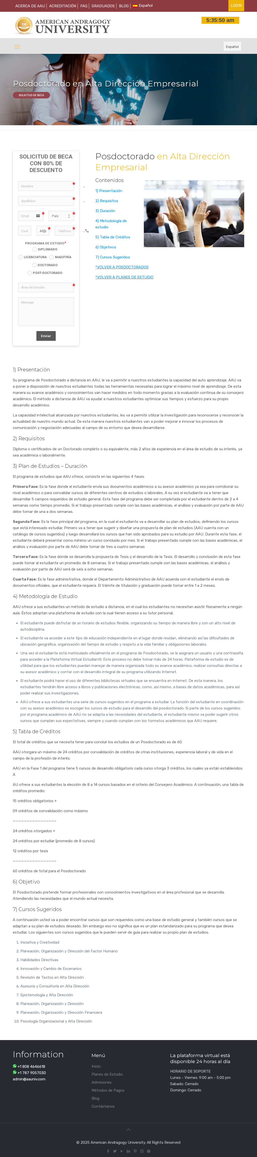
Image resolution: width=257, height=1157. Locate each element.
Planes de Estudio (107, 1074)
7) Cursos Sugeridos (112, 257)
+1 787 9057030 (32, 1073)
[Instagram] (142, 1151)
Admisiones (102, 1082)
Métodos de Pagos (108, 1090)
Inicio (96, 1066)
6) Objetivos (105, 247)
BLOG (124, 6)
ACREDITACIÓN (62, 6)
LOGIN (236, 5)
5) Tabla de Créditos (112, 237)
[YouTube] (121, 1151)
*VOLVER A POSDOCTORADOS (122, 267)
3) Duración (105, 211)
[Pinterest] (135, 1151)
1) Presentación (108, 191)
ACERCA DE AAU (30, 6)
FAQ (83, 6)
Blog (95, 1098)
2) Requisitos (106, 201)
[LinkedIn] (128, 1151)
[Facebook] (108, 1151)
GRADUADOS (103, 6)
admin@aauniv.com (29, 1079)
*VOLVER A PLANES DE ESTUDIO (124, 277)
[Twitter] (114, 1151)
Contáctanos (103, 1106)
